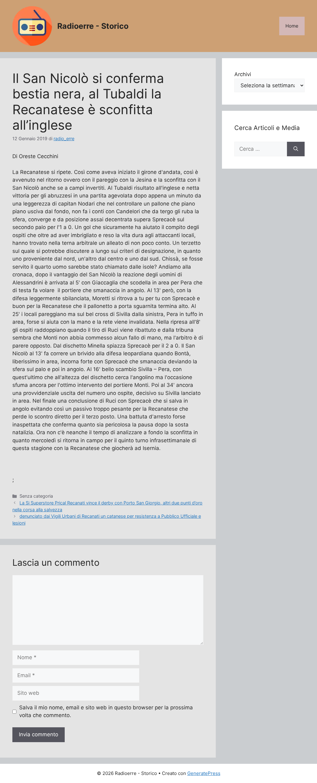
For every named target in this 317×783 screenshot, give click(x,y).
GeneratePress (203, 773)
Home (291, 26)
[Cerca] (296, 149)
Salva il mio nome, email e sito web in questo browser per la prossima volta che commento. (106, 711)
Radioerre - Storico (92, 26)
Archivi (242, 74)
